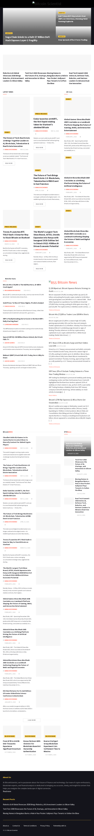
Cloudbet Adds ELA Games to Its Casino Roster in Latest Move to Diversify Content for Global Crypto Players (17, 441)
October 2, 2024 (30, 755)
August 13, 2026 (72, 453)
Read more (9, 163)
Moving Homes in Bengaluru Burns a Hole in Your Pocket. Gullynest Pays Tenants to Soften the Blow (57, 78)
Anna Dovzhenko (12, 44)
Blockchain (9, 736)
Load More (32, 720)
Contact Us (16, 826)
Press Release (41, 114)
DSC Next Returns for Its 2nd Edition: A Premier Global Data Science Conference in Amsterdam (17, 693)
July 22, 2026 (81, 515)
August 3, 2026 (82, 474)
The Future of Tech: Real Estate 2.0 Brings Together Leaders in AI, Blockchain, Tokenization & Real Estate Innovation (16, 469)
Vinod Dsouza (10, 306)
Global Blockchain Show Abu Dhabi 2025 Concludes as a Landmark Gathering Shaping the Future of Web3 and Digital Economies (77, 236)
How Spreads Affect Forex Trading (72, 40)
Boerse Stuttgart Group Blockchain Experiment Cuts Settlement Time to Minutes (52, 746)
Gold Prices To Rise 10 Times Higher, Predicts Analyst (23, 303)
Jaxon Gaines (10, 343)
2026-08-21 (26, 290)
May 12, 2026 (55, 131)
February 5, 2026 (40, 252)
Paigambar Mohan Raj (12, 290)
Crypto (9, 33)
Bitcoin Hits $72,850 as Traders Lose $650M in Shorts (69, 314)
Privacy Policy (45, 826)
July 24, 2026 (81, 493)
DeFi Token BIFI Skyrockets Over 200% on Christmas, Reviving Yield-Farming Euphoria (73, 19)
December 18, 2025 (65, 44)
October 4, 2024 (9, 752)
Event (7, 132)
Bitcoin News (67, 282)
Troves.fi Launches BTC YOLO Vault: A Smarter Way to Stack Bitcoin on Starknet (16, 234)
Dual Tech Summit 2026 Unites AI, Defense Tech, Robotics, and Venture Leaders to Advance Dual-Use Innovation (79, 78)
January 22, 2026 (25, 44)
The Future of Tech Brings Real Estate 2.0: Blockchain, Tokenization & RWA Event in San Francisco (47, 179)
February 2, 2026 (71, 137)
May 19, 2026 (24, 448)
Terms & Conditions (30, 826)
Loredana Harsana (11, 324)
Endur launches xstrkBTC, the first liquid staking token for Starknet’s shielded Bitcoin (46, 123)
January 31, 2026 (10, 702)
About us (6, 826)
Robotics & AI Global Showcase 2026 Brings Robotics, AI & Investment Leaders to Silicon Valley (76, 446)
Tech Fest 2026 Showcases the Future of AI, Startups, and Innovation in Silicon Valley (83, 465)
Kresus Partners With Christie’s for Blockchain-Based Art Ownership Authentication (32, 746)
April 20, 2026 (39, 190)
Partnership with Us (59, 826)
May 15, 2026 (24, 149)
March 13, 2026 (9, 244)
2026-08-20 (21, 343)
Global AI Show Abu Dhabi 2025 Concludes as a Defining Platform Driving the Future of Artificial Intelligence (16, 633)
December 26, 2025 (65, 26)
